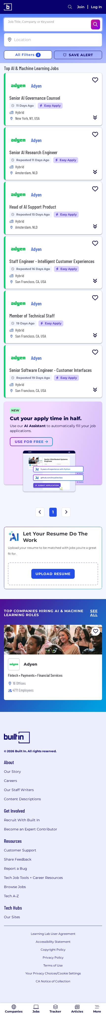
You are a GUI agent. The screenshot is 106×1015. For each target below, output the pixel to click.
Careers (10, 780)
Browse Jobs (15, 887)
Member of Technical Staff (32, 315)
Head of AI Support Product (32, 207)
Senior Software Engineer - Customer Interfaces (50, 370)
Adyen (30, 664)
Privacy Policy (53, 957)
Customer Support (20, 850)
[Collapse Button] (95, 117)
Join (81, 7)
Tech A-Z (11, 896)
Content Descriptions (22, 799)
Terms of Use (53, 965)
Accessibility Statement (53, 941)
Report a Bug (15, 868)
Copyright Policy (53, 949)
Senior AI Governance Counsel (34, 98)
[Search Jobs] (95, 24)
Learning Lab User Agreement (53, 934)
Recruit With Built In (22, 820)
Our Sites (12, 917)
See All (94, 613)
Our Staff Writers (19, 790)
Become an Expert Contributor (30, 829)
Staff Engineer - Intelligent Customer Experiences (51, 261)
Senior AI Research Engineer (33, 152)
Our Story (12, 771)
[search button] (70, 6)
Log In (96, 7)
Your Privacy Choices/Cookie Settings (53, 973)
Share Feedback (17, 859)
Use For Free (30, 441)
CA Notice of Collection (53, 981)
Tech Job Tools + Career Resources (33, 877)
